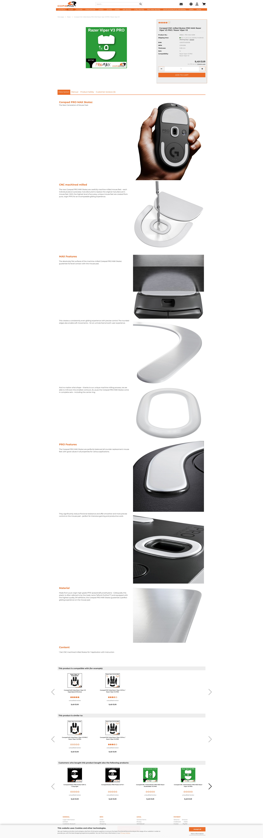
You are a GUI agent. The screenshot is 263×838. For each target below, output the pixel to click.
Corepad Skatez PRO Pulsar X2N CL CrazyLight (74, 785)
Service (102, 821)
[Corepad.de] (75, 4)
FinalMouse (90, 9)
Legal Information (69, 819)
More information (197, 834)
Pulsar (79, 9)
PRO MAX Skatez (153, 9)
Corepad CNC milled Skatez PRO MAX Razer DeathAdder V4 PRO (150, 785)
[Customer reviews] (163, 23)
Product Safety (87, 92)
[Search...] (141, 4)
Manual (74, 92)
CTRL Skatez (139, 9)
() (186, 39)
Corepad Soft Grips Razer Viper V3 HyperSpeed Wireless (75, 691)
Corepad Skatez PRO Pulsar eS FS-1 (112, 784)
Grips (191, 9)
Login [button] (197, 4)
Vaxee (117, 9)
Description (64, 92)
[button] (191, 4)
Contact (65, 821)
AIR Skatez (127, 9)
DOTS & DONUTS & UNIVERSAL (174, 9)
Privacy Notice (125, 833)
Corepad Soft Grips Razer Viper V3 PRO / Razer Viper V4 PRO (75, 738)
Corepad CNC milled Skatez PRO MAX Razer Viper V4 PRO (188, 785)
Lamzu (101, 9)
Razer (70, 9)
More (199, 9)
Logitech (61, 9)
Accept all (197, 829)
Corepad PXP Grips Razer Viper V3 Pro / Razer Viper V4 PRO (112, 691)
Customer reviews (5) (105, 92)
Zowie (109, 9)
